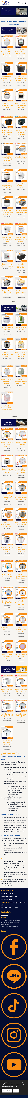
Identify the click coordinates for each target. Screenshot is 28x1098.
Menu (25, 2)
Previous (14, 416)
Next (13, 302)
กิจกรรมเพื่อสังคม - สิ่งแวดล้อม (9, 896)
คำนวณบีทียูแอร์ (14, 903)
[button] (19, 3)
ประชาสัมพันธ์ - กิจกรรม (7, 893)
